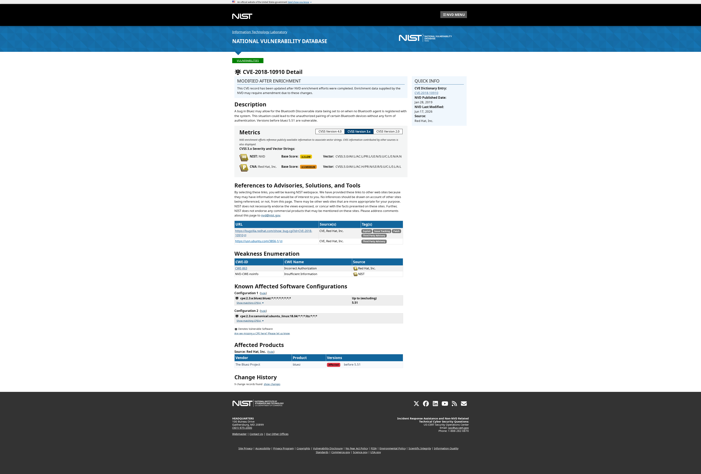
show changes (272, 384)
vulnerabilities (248, 60)
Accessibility (262, 448)
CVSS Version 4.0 (330, 131)
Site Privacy (245, 448)
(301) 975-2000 (242, 427)
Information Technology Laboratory (259, 32)
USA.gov (375, 452)
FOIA (374, 448)
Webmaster (239, 434)
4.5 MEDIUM (308, 166)
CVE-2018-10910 (426, 93)
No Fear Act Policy (357, 448)
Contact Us (256, 434)
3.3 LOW (306, 156)
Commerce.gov (340, 452)
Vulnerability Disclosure (328, 448)
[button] (453, 14)
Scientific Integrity (420, 448)
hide (263, 293)
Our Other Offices (277, 434)
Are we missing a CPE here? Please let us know (262, 333)
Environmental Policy (393, 448)
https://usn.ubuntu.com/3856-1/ (257, 241)
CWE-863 (241, 268)
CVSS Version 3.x (359, 131)
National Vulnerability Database (279, 41)
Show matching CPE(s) (249, 302)
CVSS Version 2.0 (387, 131)
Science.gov (360, 452)
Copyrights (303, 448)
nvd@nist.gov (270, 215)
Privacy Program (283, 448)
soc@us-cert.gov (458, 427)
